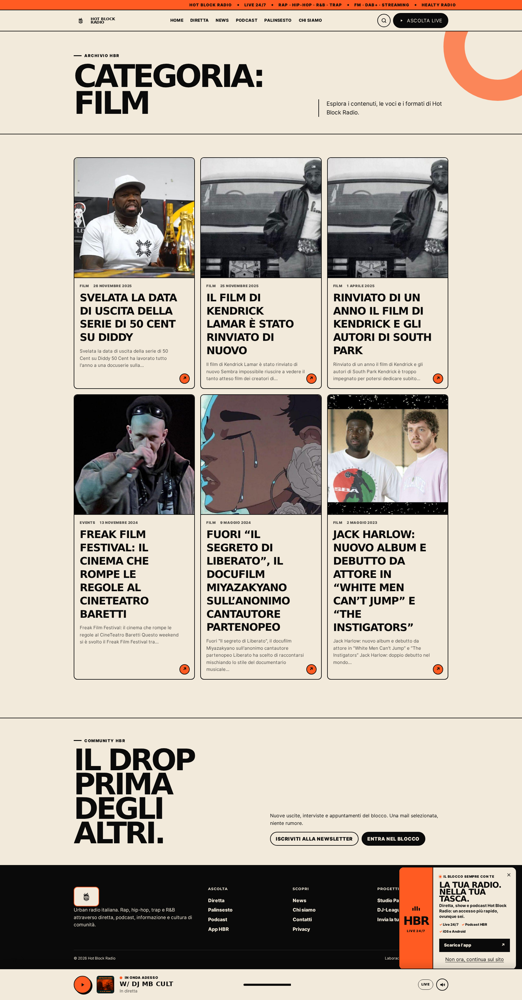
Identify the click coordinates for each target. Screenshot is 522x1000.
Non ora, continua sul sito (474, 959)
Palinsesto (278, 20)
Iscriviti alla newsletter (314, 839)
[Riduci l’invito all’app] (508, 874)
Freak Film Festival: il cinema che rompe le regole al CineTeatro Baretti (114, 574)
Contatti (302, 919)
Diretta (199, 20)
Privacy (301, 929)
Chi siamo (310, 20)
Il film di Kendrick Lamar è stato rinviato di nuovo (250, 324)
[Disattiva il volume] (442, 985)
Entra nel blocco (393, 839)
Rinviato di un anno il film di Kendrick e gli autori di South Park (382, 324)
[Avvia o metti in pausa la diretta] (82, 984)
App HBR (218, 929)
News (222, 20)
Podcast (246, 20)
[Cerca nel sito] (384, 20)
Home (176, 20)
